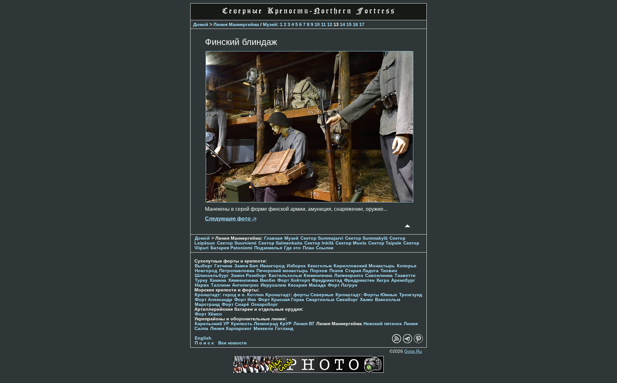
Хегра (382, 280)
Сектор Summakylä (366, 238)
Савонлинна (379, 275)
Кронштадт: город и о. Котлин (229, 294)
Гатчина (223, 265)
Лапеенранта (348, 275)
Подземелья (268, 247)
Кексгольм (320, 265)
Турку (201, 280)
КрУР (285, 323)
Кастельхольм (285, 275)
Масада (317, 285)
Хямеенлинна (243, 280)
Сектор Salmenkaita (280, 243)
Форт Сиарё (235, 304)
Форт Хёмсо (208, 314)
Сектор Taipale (384, 243)
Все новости (232, 343)
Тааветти (405, 275)
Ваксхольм (387, 299)
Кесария (297, 285)
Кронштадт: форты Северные (299, 294)
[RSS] (396, 341)
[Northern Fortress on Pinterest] (418, 341)
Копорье (406, 265)
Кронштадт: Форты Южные (366, 294)
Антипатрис (245, 285)
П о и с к (204, 343)
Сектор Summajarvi (321, 238)
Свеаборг (347, 299)
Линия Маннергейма (236, 24)
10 (317, 24)
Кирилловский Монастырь (364, 265)
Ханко (366, 299)
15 (349, 24)
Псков (336, 270)
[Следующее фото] (309, 200)
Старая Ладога (362, 270)
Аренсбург (403, 280)
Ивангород (272, 265)
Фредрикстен (359, 280)
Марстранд (207, 304)
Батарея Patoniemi (231, 247)
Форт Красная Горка (281, 299)
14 (342, 24)
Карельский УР (212, 323)
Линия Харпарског (231, 328)
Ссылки (325, 247)
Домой (200, 24)
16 (355, 24)
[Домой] (308, 16)
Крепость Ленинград (254, 323)
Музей (270, 24)
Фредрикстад (327, 280)
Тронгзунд (410, 294)
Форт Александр (213, 299)
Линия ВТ (304, 323)
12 (329, 24)
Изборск (296, 265)
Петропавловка (237, 270)
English (203, 338)
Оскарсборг (264, 304)
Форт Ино (245, 299)
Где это (292, 247)
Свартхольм (320, 299)
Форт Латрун (342, 285)
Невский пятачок (382, 323)
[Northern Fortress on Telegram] (407, 341)
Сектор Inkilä (319, 243)
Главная (273, 238)
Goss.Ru (413, 351)
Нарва (202, 285)
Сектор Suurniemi (236, 243)
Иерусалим (273, 285)
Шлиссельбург (212, 275)
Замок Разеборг (249, 275)
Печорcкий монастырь (282, 270)
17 (361, 24)
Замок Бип (246, 265)
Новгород (206, 270)
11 (323, 24)
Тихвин (388, 270)
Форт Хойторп (293, 280)
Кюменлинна (318, 275)
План (308, 247)
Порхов (318, 270)
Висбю (267, 280)
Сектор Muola (350, 243)
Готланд (284, 328)
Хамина (218, 280)
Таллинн (220, 285)
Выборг (203, 265)
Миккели (263, 328)
